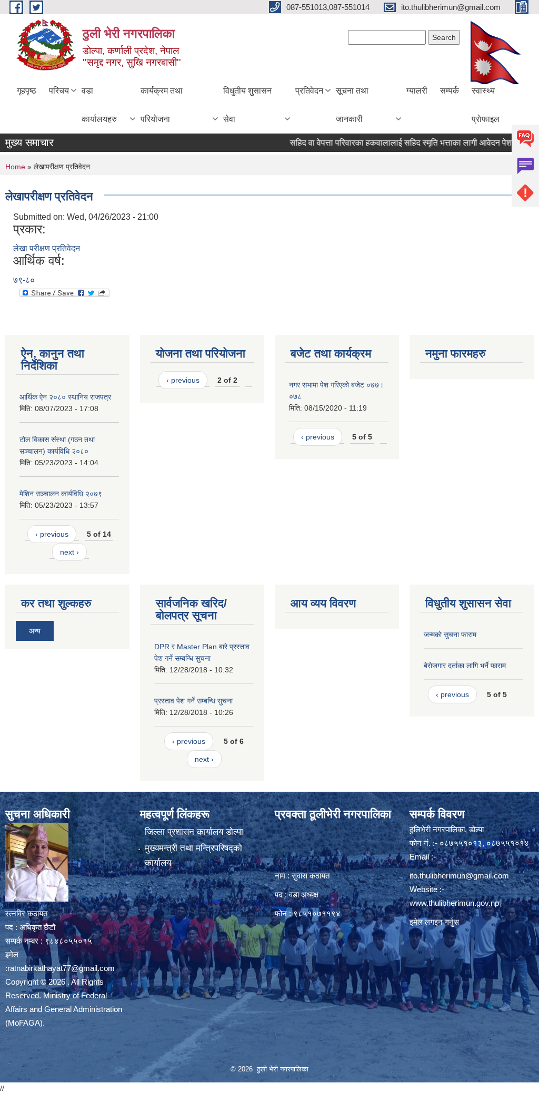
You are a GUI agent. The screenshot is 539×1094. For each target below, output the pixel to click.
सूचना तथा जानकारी (352, 105)
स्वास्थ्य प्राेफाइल (486, 105)
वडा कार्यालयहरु (99, 105)
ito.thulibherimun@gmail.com (459, 875)
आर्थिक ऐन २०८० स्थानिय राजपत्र (65, 397)
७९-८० (24, 279)
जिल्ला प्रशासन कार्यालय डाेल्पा (194, 832)
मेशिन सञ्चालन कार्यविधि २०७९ (60, 493)
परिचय (59, 90)
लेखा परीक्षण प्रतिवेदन (46, 248)
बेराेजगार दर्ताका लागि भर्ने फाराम (465, 665)
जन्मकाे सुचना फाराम (450, 634)
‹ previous (51, 534)
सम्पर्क (449, 90)
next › (69, 552)
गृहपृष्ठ (26, 90)
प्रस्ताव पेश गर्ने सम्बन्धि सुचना (193, 701)
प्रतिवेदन (309, 90)
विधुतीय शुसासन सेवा (247, 105)
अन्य (35, 631)
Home (15, 166)
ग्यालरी (416, 90)
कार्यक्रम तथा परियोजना (162, 105)
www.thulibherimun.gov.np (454, 902)
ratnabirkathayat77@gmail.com (61, 968)
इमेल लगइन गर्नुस (434, 921)
